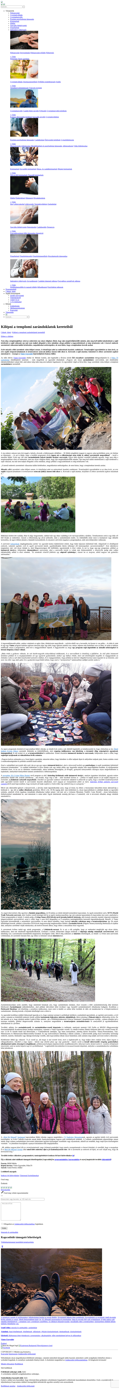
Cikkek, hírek (11, 291)
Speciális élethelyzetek (18, 26)
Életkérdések (20, 198)
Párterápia (14, 59)
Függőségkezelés (26, 256)
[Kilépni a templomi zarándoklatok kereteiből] (56, 449)
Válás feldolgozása (80, 146)
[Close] (2, 1195)
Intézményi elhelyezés (18, 30)
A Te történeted (15, 302)
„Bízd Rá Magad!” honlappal (14, 1137)
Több (13, 57)
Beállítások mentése (8, 1386)
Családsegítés (41, 227)
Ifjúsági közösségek (65, 169)
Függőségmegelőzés (40, 256)
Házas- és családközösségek (47, 169)
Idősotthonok (42, 287)
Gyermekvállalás (16, 15)
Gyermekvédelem (52, 117)
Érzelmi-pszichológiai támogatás (22, 19)
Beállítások (19, 1364)
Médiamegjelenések (17, 308)
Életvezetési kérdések (52, 140)
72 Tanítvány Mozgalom (73, 1137)
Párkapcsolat (15, 13)
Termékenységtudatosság (19, 88)
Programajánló (11, 289)
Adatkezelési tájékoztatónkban (76, 1360)
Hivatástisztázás (39, 198)
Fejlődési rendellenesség (47, 82)
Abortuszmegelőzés (30, 82)
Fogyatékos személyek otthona (69, 281)
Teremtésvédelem (40, 204)
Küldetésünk (15, 306)
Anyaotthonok (32, 281)
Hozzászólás (5, 1190)
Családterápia (39, 140)
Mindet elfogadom (7, 1364)
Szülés (58, 82)
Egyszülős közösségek (28, 169)
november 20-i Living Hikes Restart (16, 775)
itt (73, 1156)
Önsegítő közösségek (35, 175)
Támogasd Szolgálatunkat (29, 1176)
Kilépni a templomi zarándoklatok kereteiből (28, 332)
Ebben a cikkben (7, 336)
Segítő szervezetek (17, 296)
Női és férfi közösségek (18, 175)
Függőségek (14, 28)
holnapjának (14, 544)
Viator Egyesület (19, 358)
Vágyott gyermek (35, 88)
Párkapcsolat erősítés (38, 53)
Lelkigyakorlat (18, 204)
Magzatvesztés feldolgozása (20, 146)
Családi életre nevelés (31, 111)
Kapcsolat (14, 310)
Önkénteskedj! (15, 298)
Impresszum (13, 1354)
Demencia (50, 227)
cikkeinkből (106, 1159)
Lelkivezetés (29, 204)
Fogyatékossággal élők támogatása (23, 233)
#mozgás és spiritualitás (9, 1232)
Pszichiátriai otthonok (55, 287)
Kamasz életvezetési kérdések (21, 117)
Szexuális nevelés (38, 117)
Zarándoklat (52, 204)
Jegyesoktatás (25, 53)
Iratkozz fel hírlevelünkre (10, 1176)
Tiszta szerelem (23, 59)
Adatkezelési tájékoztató (27, 1354)
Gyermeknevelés (16, 17)
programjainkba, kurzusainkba (67, 1159)
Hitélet (12, 23)
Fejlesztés (42, 111)
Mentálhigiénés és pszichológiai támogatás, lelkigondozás (52, 146)
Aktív (24, 1372)
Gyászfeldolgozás (67, 140)
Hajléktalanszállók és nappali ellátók (23, 287)
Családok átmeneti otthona (47, 281)
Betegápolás (31, 227)
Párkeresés (50, 53)
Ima (11, 204)
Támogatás (10, 312)
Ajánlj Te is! (14, 300)
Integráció (39, 233)
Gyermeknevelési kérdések (57, 111)
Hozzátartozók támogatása (57, 256)
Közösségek (14, 21)
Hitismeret (29, 198)
